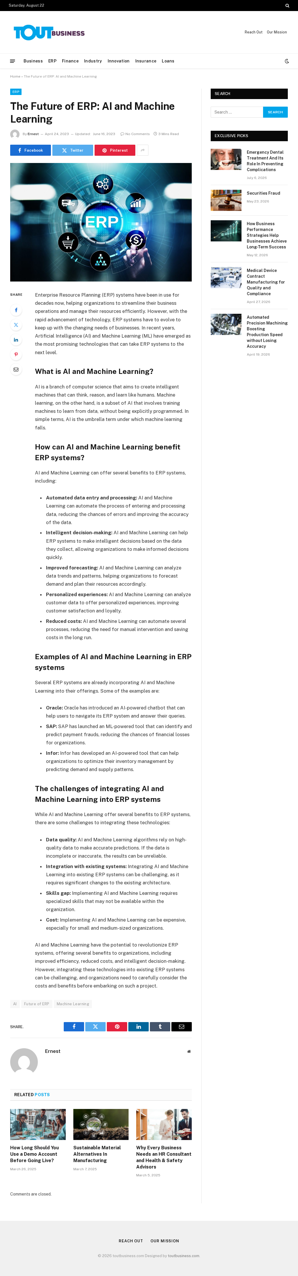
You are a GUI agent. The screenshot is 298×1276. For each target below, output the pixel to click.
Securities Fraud (263, 193)
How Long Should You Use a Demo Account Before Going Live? (34, 1154)
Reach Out (253, 32)
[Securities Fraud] (226, 200)
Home (15, 76)
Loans (168, 61)
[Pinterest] (16, 354)
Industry (93, 61)
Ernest (33, 134)
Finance (70, 61)
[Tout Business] (49, 32)
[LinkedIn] (16, 339)
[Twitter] (16, 325)
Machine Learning (73, 1004)
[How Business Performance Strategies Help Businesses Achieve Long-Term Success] (226, 230)
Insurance (146, 61)
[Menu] (12, 61)
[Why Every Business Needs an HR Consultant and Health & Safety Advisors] (164, 1124)
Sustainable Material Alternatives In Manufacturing (97, 1154)
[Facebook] (16, 310)
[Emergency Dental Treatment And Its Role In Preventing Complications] (226, 159)
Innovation (119, 61)
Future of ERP (36, 1004)
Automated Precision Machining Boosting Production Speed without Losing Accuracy (267, 332)
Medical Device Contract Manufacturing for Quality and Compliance (266, 282)
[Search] (286, 5)
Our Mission (277, 32)
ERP (52, 61)
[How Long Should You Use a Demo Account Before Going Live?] (38, 1124)
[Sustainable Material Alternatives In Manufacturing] (101, 1124)
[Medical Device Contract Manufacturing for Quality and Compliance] (226, 277)
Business (33, 61)
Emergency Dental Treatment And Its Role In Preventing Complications (265, 161)
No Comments (137, 134)
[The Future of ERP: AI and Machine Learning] (101, 222)
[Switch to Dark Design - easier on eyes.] (286, 61)
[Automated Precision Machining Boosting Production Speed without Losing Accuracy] (226, 324)
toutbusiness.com (183, 1256)
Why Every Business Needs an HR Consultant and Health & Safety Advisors (163, 1157)
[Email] (16, 369)
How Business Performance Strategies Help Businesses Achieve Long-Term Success (267, 235)
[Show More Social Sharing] (142, 150)
